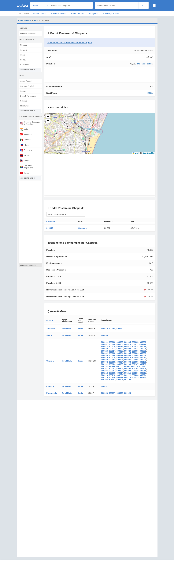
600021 (112, 349)
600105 (120, 364)
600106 (127, 364)
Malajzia (25, 160)
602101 (120, 379)
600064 (143, 355)
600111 (112, 366)
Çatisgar (23, 101)
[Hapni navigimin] (154, 5)
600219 (112, 375)
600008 (112, 344)
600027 (112, 351)
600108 (143, 364)
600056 (104, 393)
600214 (120, 373)
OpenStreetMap (149, 153)
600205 (143, 368)
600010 (127, 344)
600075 (112, 357)
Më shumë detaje (144, 64)
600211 (143, 371)
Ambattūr (24, 50)
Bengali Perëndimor (28, 96)
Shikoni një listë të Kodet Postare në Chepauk (69, 42)
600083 (112, 360)
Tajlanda (25, 155)
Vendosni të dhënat (27, 34)
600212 (104, 373)
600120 (120, 329)
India (36, 20)
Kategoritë (93, 13)
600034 (120, 353)
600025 (143, 349)
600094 (120, 362)
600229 (135, 377)
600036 (135, 353)
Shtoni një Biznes (111, 13)
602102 (127, 379)
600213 (112, 373)
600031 (143, 351)
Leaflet (137, 153)
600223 (135, 375)
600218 (104, 375)
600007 (104, 344)
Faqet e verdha (39, 13)
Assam (23, 91)
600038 (143, 353)
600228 (127, 377)
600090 (143, 360)
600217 (143, 373)
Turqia (24, 172)
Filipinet (25, 144)
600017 (127, 346)
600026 (104, 351)
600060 (135, 355)
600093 (112, 362)
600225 (104, 377)
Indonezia (25, 134)
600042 (120, 355)
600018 (135, 346)
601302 (112, 379)
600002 (112, 342)
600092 (104, 362)
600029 (127, 351)
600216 (135, 373)
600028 (120, 351)
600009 (120, 344)
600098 (127, 362)
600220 (120, 375)
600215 (127, 373)
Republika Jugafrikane (26, 167)
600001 (104, 342)
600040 (112, 355)
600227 (120, 377)
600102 (104, 364)
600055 (104, 335)
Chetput (23, 60)
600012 (142, 344)
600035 (127, 353)
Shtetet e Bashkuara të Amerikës (30, 123)
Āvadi (22, 55)
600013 (104, 346)
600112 (119, 366)
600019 (104, 329)
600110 (104, 366)
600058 (112, 329)
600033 (112, 353)
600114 (134, 366)
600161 (104, 368)
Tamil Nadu (67, 329)
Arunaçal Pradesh (27, 86)
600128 (127, 393)
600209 (127, 371)
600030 (135, 351)
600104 (112, 364)
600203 (127, 368)
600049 (127, 355)
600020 (104, 349)
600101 (143, 362)
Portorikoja (26, 150)
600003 (120, 342)
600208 (120, 371)
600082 (104, 360)
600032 (104, 353)
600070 (104, 357)
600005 (149, 93)
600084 (120, 360)
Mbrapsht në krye (27, 265)
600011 (135, 344)
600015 (120, 346)
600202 (120, 368)
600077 (112, 393)
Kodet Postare (77, 13)
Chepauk (82, 228)
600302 (104, 379)
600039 (104, 355)
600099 (135, 362)
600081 (143, 357)
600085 (127, 360)
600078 (120, 357)
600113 (127, 366)
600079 (127, 357)
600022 (120, 349)
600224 (143, 375)
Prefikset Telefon (58, 13)
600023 (127, 349)
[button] (48, 116)
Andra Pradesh (26, 81)
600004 (127, 342)
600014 (112, 346)
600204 (135, 368)
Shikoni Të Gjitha (27, 70)
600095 (120, 393)
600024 (135, 349)
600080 (135, 357)
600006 (143, 342)
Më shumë (24, 106)
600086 (135, 360)
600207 (112, 371)
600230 (143, 377)
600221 (127, 375)
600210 (135, 371)
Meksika (25, 139)
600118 (142, 366)
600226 (112, 377)
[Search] (143, 5)
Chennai (23, 45)
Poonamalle (25, 65)
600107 (135, 364)
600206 (104, 371)
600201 (112, 368)
